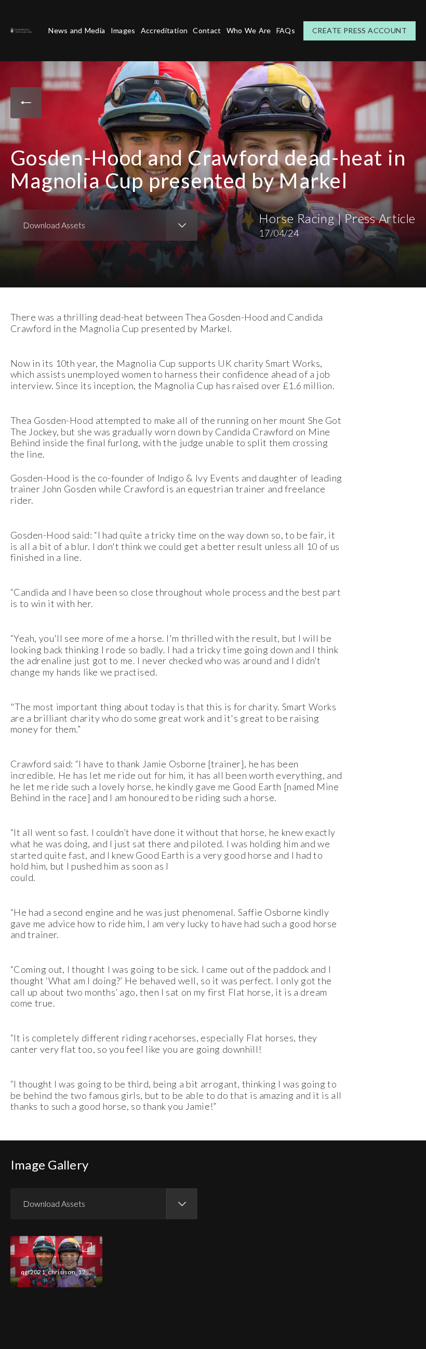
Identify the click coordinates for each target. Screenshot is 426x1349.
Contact (207, 30)
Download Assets (54, 225)
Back (26, 102)
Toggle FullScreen (87, 1247)
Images (123, 30)
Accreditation (164, 30)
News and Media (76, 30)
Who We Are (249, 30)
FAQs (285, 30)
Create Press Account (359, 30)
